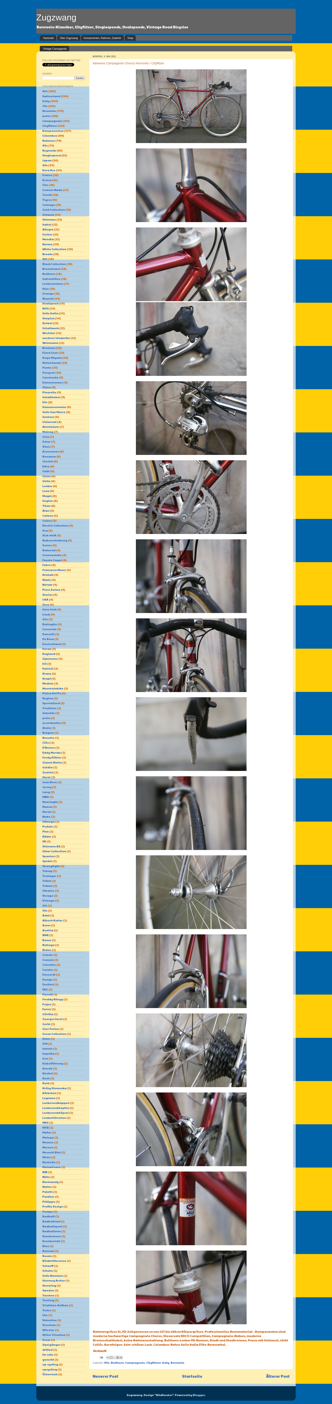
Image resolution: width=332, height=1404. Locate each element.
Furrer (46, 1009)
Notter (47, 1187)
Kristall (47, 575)
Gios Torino (50, 1029)
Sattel (46, 224)
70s (45, 106)
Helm (46, 1039)
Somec (47, 545)
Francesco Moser (54, 570)
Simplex (48, 318)
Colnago (48, 205)
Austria (47, 930)
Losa (45, 491)
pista (46, 718)
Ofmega (48, 822)
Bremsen (48, 348)
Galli (46, 471)
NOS (45, 308)
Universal (49, 422)
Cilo (45, 185)
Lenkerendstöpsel (55, 1113)
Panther (48, 1197)
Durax (46, 649)
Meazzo (48, 1142)
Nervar (47, 585)
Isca (45, 1058)
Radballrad (51, 1221)
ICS (44, 664)
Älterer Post (278, 1376)
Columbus (49, 136)
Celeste (47, 955)
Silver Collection (54, 851)
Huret (46, 777)
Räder (46, 836)
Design (47, 979)
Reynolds (49, 150)
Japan (47, 160)
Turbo (46, 1310)
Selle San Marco (53, 412)
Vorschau (49, 1325)
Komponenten (53, 131)
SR (44, 841)
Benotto (48, 738)
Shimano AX (51, 846)
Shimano (49, 219)
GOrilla (47, 1014)
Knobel (47, 1073)
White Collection (54, 249)
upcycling (49, 1369)
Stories (47, 595)
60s (45, 165)
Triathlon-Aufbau (55, 1305)
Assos (46, 925)
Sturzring (49, 1285)
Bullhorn (117, 1363)
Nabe (46, 816)
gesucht (48, 1359)
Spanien (48, 856)
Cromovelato (52, 555)
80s (45, 91)
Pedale (47, 826)
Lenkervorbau (52, 284)
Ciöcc (46, 742)
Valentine (49, 1320)
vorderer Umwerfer (56, 338)
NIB (45, 1172)
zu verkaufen (51, 723)
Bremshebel (51, 269)
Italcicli (47, 668)
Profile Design (52, 1206)
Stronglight (51, 866)
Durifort (48, 984)
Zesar (46, 1340)
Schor (46, 441)
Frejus (46, 1004)
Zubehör (48, 713)
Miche (46, 1157)
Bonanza (49, 456)
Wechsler (48, 333)
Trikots (47, 886)
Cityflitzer (153, 1363)
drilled (47, 1350)
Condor (47, 970)
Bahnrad (49, 550)
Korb (46, 1083)
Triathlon (49, 708)
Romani (48, 1251)
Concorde (49, 629)
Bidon (46, 950)
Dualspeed (50, 303)
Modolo (48, 683)
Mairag (47, 432)
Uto (45, 1315)
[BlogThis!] (111, 1357)
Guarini (48, 772)
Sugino (47, 501)
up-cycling (50, 1364)
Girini (46, 476)
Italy (165, 1363)
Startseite (48, 37)
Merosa (47, 1147)
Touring (48, 1300)
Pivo (45, 831)
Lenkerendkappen (56, 1103)
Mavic (46, 580)
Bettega (48, 945)
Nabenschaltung (54, 540)
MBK (45, 797)
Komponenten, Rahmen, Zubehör (102, 37)
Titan (46, 506)
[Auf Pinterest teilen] (121, 1357)
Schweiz (48, 215)
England (48, 654)
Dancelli (48, 634)
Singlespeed (51, 155)
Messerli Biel (51, 1152)
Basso (46, 940)
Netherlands (51, 363)
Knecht (47, 1068)
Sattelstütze (51, 279)
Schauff (48, 1266)
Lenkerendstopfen (55, 1108)
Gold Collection (53, 210)
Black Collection (54, 264)
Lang (46, 792)
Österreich (50, 1374)
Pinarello (49, 392)
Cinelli (47, 195)
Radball (48, 1216)
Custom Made (52, 190)
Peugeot (48, 372)
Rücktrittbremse (54, 1261)
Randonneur (51, 1236)
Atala (46, 728)
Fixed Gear (50, 353)
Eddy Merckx (51, 752)
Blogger (199, 1395)
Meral (46, 812)
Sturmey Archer (53, 1280)
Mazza (47, 807)
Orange (48, 293)
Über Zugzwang (69, 37)
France (47, 175)
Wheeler (48, 1330)
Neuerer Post (105, 1376)
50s (44, 402)
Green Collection (54, 1034)
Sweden (48, 1290)
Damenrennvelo (54, 407)
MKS (45, 1122)
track (46, 614)
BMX (45, 935)
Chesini (47, 461)
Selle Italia (50, 313)
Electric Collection (55, 525)
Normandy (50, 1182)
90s (106, 1363)
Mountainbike (52, 688)
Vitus (46, 447)
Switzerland (51, 96)
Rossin (47, 1256)
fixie (45, 289)
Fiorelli (47, 994)
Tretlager (49, 876)
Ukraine (48, 891)
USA (45, 599)
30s (44, 910)
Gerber (47, 234)
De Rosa (48, 639)
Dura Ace (48, 170)
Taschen (48, 1295)
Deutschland (51, 644)
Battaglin (49, 624)
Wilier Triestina (53, 1335)
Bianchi (48, 298)
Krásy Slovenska (54, 1088)
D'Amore (48, 747)
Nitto (46, 1177)
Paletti (47, 1192)
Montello (49, 1162)
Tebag (47, 871)
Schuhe (47, 1271)
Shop (130, 37)
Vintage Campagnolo (55, 48)
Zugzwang (56, 17)
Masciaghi (50, 802)
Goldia (47, 767)
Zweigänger (51, 1345)
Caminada (50, 377)
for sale (47, 1354)
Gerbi (46, 1024)
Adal (46, 915)
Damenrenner (52, 382)
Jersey (47, 787)
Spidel (47, 861)
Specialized (51, 703)
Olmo (46, 387)
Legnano (49, 1098)
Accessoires (50, 451)
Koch (46, 1078)
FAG (45, 989)
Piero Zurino (51, 590)
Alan (45, 511)
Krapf (46, 678)
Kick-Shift (49, 535)
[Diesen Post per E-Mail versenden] (108, 1357)
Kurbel (47, 323)
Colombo (49, 965)
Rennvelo (177, 1363)
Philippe (48, 1202)
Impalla (48, 1053)
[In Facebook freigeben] (117, 1357)
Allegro (47, 229)
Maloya (48, 1137)
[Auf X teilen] (114, 1357)
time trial (49, 609)
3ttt (45, 259)
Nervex (47, 244)
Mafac (46, 1132)
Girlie (46, 481)
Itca (45, 530)
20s (44, 905)
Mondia (48, 239)
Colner (47, 521)
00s (45, 619)
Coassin (48, 960)
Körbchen (49, 1093)
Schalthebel (51, 397)
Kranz (46, 673)
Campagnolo (135, 1363)
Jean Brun (49, 782)
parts (46, 116)
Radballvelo (51, 1231)
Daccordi (49, 974)
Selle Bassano (52, 1276)
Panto (46, 367)
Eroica (47, 180)
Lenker (47, 486)
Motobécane (51, 1167)
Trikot (46, 881)
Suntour (48, 417)
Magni (47, 496)
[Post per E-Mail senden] (100, 1357)
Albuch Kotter (52, 920)
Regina (47, 698)
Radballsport (52, 1226)
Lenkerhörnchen (54, 1118)
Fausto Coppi (52, 560)
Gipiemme (50, 659)
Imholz (47, 1048)
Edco (45, 466)
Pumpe (47, 1211)
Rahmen (48, 141)
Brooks (47, 254)
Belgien (48, 733)
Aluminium (50, 427)
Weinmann (50, 343)
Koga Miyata (52, 358)
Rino (45, 1246)
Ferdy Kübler (51, 757)
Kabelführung (52, 1063)
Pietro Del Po (51, 693)
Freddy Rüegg (52, 999)
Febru (46, 565)
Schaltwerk (50, 328)
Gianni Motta (52, 762)
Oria (45, 437)
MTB (45, 1127)
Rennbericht (51, 1241)
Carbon (47, 516)
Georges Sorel (52, 1019)
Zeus (45, 604)
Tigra (46, 200)
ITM (45, 1044)
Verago (47, 896)
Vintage (48, 900)
